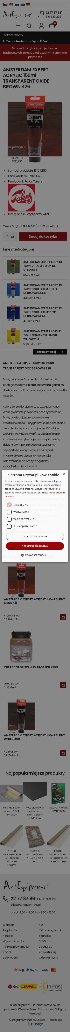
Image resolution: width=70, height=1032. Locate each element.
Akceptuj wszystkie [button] (35, 545)
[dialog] (35, 516)
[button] (35, 555)
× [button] (63, 473)
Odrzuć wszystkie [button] (35, 536)
